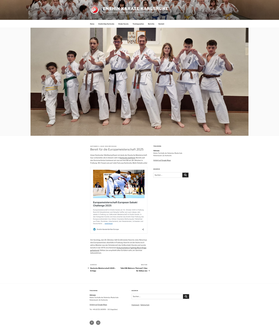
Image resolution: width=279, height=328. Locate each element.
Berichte (151, 24)
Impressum (136, 305)
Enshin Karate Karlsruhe (135, 8)
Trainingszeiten (138, 24)
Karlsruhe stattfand (127, 158)
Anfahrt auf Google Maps (162, 160)
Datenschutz (144, 305)
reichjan (113, 146)
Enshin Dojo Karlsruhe (106, 24)
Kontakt (161, 24)
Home (92, 24)
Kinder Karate (123, 24)
